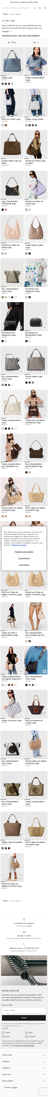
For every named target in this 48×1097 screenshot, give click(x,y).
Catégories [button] (6, 1068)
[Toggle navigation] (44, 8)
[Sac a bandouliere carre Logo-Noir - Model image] (36, 660)
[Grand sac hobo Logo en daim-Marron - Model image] (36, 144)
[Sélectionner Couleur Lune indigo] (9, 385)
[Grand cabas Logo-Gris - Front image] (36, 360)
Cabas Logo (7, 78)
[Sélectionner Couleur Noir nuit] (30, 641)
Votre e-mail (7, 1005)
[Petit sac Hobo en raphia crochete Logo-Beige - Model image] (12, 867)
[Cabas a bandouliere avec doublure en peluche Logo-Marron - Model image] (12, 448)
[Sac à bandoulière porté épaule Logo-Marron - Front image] (36, 448)
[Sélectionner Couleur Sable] (3, 848)
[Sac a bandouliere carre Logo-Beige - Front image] (12, 272)
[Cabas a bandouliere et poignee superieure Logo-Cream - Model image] (12, 660)
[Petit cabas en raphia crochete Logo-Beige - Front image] (36, 491)
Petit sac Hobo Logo (11, 119)
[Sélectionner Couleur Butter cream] (30, 472)
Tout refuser (24, 565)
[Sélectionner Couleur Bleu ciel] (33, 382)
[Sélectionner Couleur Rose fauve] (6, 210)
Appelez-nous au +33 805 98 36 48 (24, 948)
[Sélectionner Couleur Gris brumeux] (9, 297)
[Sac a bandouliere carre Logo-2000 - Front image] (12, 785)
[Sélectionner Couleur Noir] (6, 84)
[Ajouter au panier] (21, 72)
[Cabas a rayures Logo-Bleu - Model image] (12, 704)
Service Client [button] (7, 1055)
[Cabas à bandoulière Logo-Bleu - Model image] (36, 61)
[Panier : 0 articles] (40, 8)
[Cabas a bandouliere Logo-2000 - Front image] (36, 785)
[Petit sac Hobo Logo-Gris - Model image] (12, 103)
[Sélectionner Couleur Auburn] (6, 125)
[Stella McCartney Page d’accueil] (16, 8)
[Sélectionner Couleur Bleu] (3, 84)
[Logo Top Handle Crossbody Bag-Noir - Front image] (12, 185)
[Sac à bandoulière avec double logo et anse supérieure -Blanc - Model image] (36, 616)
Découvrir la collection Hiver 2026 (24, 2)
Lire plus (5, 1028)
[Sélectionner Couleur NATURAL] (6, 516)
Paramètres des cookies (24, 552)
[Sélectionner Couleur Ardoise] (6, 848)
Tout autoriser (24, 558)
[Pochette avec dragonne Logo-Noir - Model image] (12, 316)
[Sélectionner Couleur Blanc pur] (30, 341)
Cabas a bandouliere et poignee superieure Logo (12, 679)
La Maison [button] (5, 1061)
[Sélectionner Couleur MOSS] (12, 429)
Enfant (7, 1036)
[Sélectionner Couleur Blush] (30, 210)
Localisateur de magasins (24, 923)
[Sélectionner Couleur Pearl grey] (12, 84)
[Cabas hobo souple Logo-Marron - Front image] (36, 229)
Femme (7, 1032)
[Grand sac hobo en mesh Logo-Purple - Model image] (36, 185)
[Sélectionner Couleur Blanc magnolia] (26, 641)
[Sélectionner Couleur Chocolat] (12, 297)
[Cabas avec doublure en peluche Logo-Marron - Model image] (36, 404)
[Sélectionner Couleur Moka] (26, 472)
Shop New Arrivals (9, 36)
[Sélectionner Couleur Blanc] (3, 429)
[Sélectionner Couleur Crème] (6, 297)
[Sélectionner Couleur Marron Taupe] (26, 253)
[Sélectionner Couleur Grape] (26, 210)
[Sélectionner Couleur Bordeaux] (9, 848)
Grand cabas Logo (33, 377)
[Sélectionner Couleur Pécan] (12, 685)
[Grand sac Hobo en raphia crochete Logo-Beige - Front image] (36, 576)
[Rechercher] (35, 8)
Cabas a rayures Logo (12, 720)
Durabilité (32, 1036)
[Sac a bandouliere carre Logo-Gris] (12, 360)
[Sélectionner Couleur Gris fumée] (3, 385)
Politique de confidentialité (24, 1046)
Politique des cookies (18, 545)
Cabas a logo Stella (34, 119)
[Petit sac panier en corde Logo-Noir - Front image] (36, 704)
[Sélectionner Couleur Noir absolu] (30, 253)
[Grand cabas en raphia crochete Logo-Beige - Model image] (12, 491)
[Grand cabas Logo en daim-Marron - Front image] (12, 144)
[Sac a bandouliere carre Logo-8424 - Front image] (12, 745)
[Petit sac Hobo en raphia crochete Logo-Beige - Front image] (12, 576)
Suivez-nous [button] (6, 1074)
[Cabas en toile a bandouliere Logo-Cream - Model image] (12, 616)
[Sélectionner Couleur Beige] (3, 516)
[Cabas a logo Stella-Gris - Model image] (36, 103)
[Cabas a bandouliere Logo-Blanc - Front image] (12, 404)
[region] (24, 548)
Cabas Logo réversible (12, 842)
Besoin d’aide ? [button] (7, 1081)
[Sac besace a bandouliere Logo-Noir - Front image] (36, 316)
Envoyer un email (24, 936)
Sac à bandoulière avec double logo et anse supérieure (34, 635)
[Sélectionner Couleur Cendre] (9, 84)
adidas (31, 1032)
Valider (23, 1018)
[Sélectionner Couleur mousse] (3, 297)
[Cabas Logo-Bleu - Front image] (12, 61)
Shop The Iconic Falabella (29, 36)
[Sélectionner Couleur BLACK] (6, 429)
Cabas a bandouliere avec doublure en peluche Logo (11, 466)
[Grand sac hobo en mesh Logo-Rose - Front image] (12, 229)
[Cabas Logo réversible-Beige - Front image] (12, 826)
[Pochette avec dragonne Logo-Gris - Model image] (36, 272)
